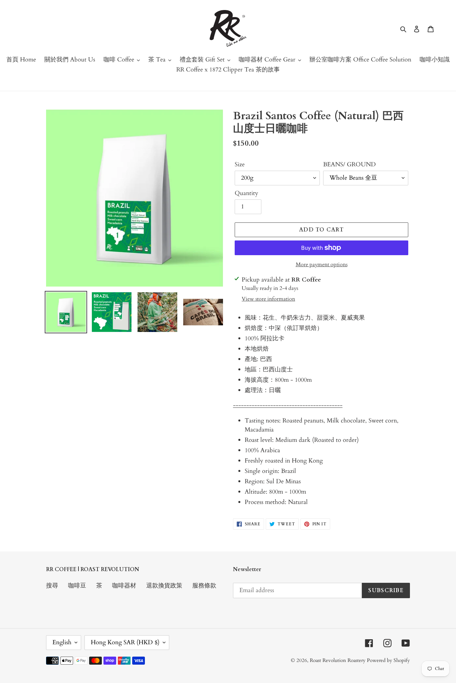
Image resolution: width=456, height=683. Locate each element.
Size (240, 164)
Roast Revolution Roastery (338, 660)
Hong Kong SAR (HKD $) (125, 642)
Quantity (246, 193)
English (61, 642)
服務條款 (204, 585)
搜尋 (52, 585)
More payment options (322, 264)
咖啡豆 (77, 585)
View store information (268, 299)
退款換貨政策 (164, 585)
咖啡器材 (124, 585)
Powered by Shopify (388, 660)
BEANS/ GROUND (349, 164)
